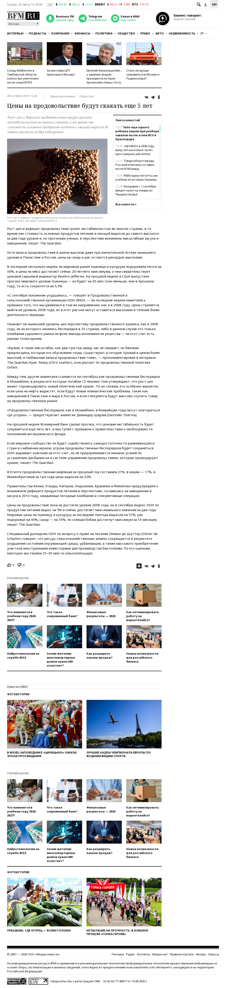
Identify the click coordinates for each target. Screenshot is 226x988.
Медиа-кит (160, 954)
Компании (60, 33)
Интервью (15, 33)
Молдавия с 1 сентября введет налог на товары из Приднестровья (135, 190)
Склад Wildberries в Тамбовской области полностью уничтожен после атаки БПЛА (23, 76)
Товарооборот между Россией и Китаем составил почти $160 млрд (134, 165)
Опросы (213, 954)
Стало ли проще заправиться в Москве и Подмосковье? (142, 74)
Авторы (201, 954)
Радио (130, 954)
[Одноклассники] (159, 97)
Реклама (118, 954)
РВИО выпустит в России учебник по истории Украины (136, 177)
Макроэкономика (63, 96)
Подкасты (37, 33)
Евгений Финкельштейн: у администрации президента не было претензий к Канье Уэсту (104, 76)
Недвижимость (182, 33)
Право (145, 33)
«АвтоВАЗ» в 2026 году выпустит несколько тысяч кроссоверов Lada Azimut (134, 150)
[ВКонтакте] (146, 97)
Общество (126, 33)
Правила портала (182, 954)
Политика (104, 33)
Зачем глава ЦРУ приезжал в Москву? (61, 72)
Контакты (143, 954)
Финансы (82, 33)
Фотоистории (18, 694)
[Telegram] (152, 97)
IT (202, 33)
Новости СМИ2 (17, 687)
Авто (159, 33)
